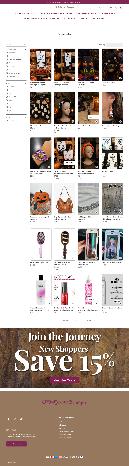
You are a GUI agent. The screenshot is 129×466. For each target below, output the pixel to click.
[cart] (121, 7)
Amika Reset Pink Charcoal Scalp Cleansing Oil (88, 309)
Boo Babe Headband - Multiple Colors (63, 127)
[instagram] (14, 419)
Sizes (8, 83)
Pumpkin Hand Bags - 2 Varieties (39, 218)
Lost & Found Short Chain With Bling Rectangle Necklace (112, 218)
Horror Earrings (108, 171)
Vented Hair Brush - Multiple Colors (62, 263)
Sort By (102, 45)
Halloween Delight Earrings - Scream (61, 84)
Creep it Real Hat (108, 83)
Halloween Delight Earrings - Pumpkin (38, 84)
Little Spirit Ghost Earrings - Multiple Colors (64, 172)
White (11, 90)
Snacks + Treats (29, 18)
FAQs (61, 422)
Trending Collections (24, 13)
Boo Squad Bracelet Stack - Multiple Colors (40, 172)
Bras (10, 69)
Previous (65, 321)
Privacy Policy (11, 462)
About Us (62, 425)
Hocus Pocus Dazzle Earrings (86, 84)
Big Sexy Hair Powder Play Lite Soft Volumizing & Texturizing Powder (64, 309)
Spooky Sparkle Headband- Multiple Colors (86, 172)
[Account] (116, 7)
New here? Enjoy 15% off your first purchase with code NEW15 (64, 2)
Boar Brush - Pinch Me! (39, 262)
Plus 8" (11, 100)
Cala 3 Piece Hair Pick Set (112, 262)
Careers (62, 428)
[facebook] (8, 419)
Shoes (69, 13)
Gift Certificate (70, 18)
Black (10, 93)
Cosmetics (12, 76)
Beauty (94, 13)
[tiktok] (21, 419)
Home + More (107, 13)
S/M (10, 110)
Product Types (11, 49)
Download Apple (65, 438)
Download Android (65, 435)
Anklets (11, 56)
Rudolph (11, 86)
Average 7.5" (12, 97)
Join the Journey (99, 18)
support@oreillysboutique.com (26, 434)
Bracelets (11, 66)
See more (8, 79)
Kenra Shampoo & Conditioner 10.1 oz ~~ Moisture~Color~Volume (40, 309)
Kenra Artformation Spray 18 (112, 309)
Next (89, 321)
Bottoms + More (54, 13)
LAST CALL (84, 18)
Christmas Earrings (14, 73)
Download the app (50, 18)
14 (82, 321)
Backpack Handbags (15, 59)
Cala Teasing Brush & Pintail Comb (86, 263)
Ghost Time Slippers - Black (39, 127)
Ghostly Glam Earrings (111, 126)
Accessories (81, 13)
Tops (41, 13)
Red (10, 107)
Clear (25, 44)
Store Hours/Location (66, 431)
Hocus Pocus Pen (85, 126)
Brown (11, 103)
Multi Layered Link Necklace (85, 218)
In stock (11, 120)
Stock (8, 117)
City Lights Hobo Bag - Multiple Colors (63, 218)
